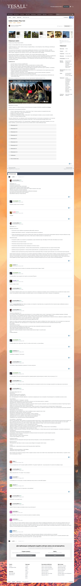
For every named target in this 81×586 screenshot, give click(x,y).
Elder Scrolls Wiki (12, 573)
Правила (10, 565)
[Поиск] (73, 14)
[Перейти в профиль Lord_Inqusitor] (11, 201)
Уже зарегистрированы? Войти (56, 6)
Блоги (26, 577)
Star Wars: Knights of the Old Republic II (65, 573)
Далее (13, 176)
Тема (11, 584)
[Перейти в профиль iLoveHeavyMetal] (9, 26)
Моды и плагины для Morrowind (47, 568)
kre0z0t (14, 264)
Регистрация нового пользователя (26, 555)
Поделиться (60, 26)
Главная (10, 14)
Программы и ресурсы (62, 565)
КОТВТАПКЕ (15, 511)
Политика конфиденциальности (18, 584)
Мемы (40, 14)
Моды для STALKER (61, 570)
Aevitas (14, 530)
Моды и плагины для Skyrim (47, 565)
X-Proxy (49, 107)
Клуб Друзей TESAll (12, 567)
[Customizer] (70, 7)
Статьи (28, 14)
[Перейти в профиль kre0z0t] (11, 265)
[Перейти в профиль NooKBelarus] (11, 351)
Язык (8, 584)
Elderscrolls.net (11, 574)
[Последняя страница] (16, 177)
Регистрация (66, 6)
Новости (17, 14)
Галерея (34, 14)
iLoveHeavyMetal (17, 25)
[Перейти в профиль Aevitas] (11, 531)
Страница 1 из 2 (21, 176)
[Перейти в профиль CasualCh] (11, 281)
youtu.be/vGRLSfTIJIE (17, 304)
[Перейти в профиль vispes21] (11, 485)
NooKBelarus (15, 350)
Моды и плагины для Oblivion (47, 567)
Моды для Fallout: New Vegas (47, 573)
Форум (26, 567)
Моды (23, 14)
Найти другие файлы (14, 26)
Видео (45, 14)
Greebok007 (15, 476)
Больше (51, 14)
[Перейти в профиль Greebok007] (11, 477)
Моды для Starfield (45, 570)
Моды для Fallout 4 (45, 574)
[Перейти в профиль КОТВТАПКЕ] (11, 512)
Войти (55, 555)
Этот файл (68, 14)
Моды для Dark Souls (61, 567)
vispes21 (14, 484)
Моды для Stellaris (61, 574)
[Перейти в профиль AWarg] (11, 462)
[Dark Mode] (73, 7)
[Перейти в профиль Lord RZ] (11, 212)
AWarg (14, 461)
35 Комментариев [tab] (12, 173)
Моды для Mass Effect (62, 568)
